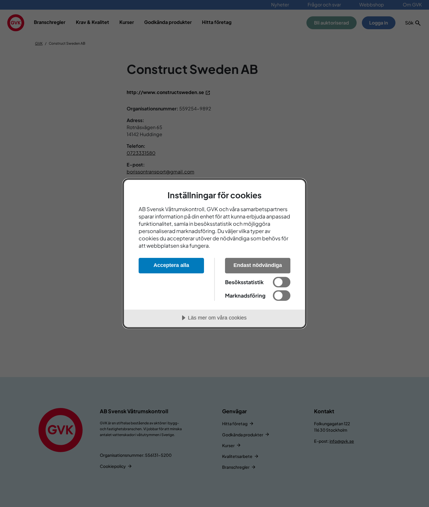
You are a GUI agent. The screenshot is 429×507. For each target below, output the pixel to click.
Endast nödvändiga (257, 265)
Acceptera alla (171, 265)
